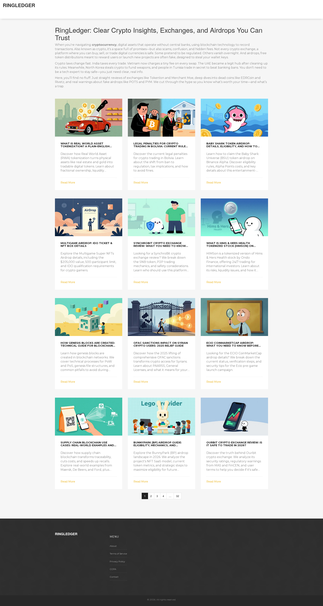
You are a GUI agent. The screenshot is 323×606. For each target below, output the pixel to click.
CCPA (113, 569)
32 (177, 496)
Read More (68, 182)
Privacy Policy (117, 561)
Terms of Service (118, 553)
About (113, 546)
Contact (114, 576)
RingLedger (19, 5)
